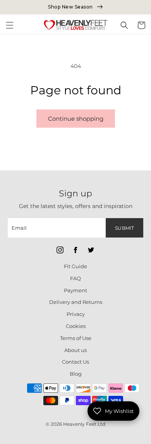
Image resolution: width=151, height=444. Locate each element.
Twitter (91, 250)
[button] (9, 25)
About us (75, 350)
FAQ (75, 278)
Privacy (76, 314)
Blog (76, 374)
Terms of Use (75, 338)
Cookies (76, 326)
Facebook (75, 250)
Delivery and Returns (75, 302)
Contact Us (75, 362)
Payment (75, 290)
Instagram (60, 250)
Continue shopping (75, 118)
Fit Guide (75, 266)
